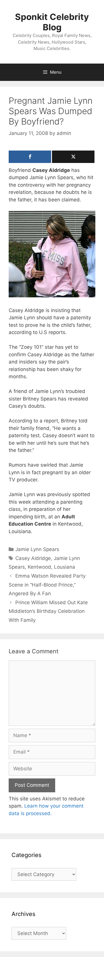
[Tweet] (73, 157)
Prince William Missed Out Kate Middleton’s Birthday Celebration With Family (48, 611)
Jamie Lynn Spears (37, 549)
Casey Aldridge (33, 558)
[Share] (30, 157)
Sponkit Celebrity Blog (52, 22)
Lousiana (64, 567)
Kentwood (39, 567)
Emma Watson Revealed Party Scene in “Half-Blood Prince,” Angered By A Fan (47, 584)
